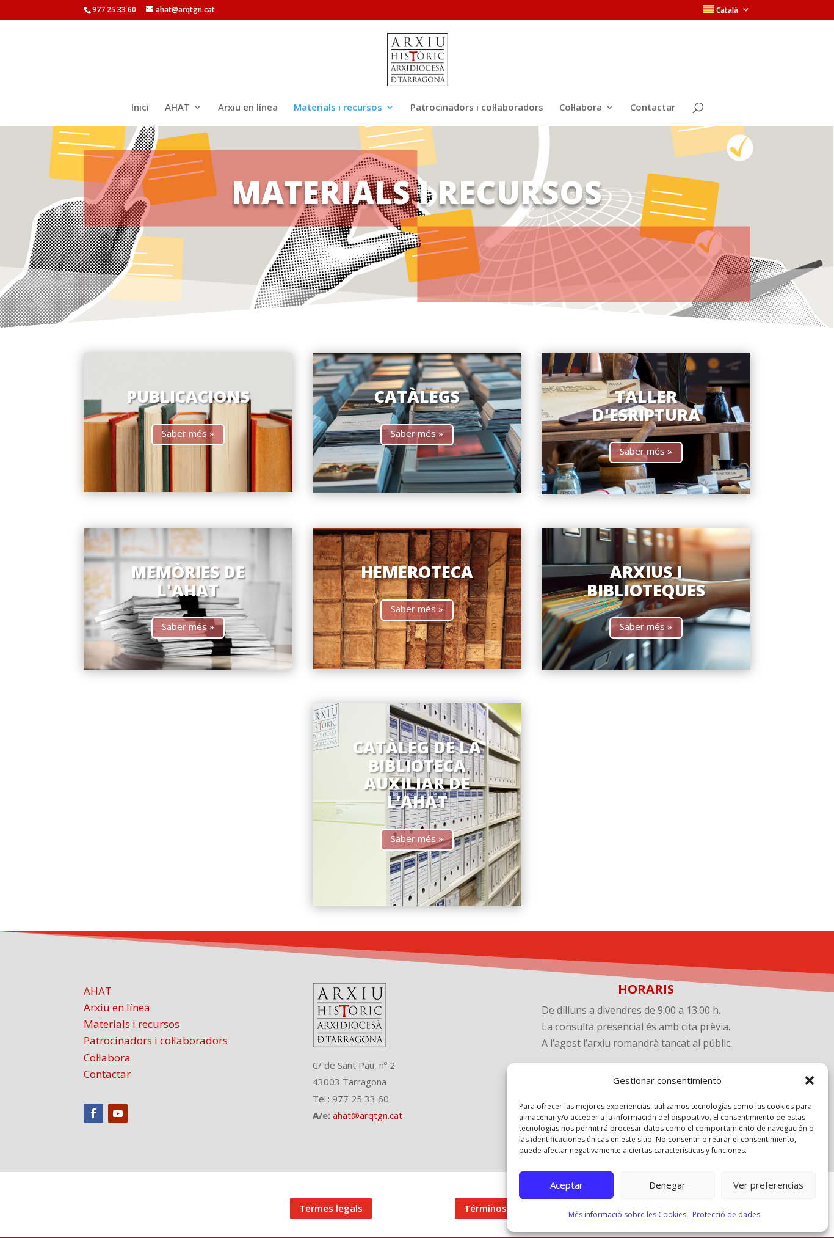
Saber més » (188, 433)
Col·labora (580, 108)
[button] (809, 1080)
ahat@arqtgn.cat (367, 1115)
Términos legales (503, 1208)
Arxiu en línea (248, 108)
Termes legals (331, 1208)
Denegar (667, 1185)
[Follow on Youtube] (118, 1113)
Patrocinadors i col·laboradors (476, 108)
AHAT (177, 108)
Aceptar (566, 1185)
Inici (140, 108)
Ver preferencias (768, 1185)
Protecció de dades (726, 1214)
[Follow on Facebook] (93, 1113)
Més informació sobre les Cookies (627, 1214)
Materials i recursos (338, 108)
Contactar (652, 108)
